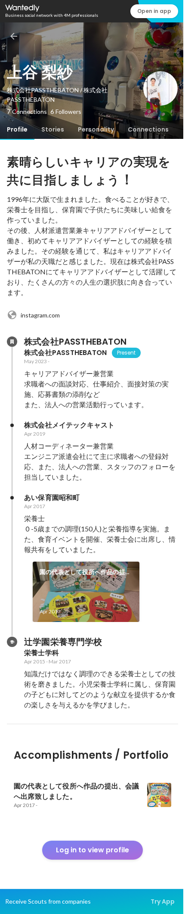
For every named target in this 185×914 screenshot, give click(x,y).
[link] (86, 592)
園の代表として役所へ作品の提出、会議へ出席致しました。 (82, 572)
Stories (52, 129)
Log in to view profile (92, 850)
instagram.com (40, 315)
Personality (96, 129)
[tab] (17, 129)
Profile (17, 129)
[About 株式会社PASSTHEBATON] (12, 341)
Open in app (154, 11)
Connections (148, 129)
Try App (163, 901)
